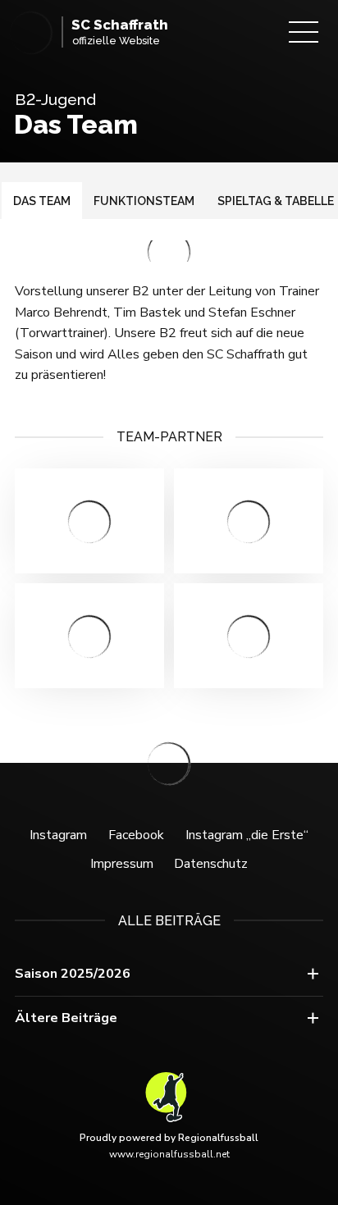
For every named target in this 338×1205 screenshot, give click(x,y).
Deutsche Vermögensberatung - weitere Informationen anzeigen (89, 520)
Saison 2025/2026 (72, 974)
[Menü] (303, 32)
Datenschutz (211, 864)
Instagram (58, 835)
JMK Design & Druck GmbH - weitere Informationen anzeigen (248, 520)
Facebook (136, 835)
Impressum (121, 864)
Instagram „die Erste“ (246, 835)
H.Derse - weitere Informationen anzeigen (89, 635)
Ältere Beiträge (66, 1018)
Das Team (42, 201)
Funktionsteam (144, 201)
